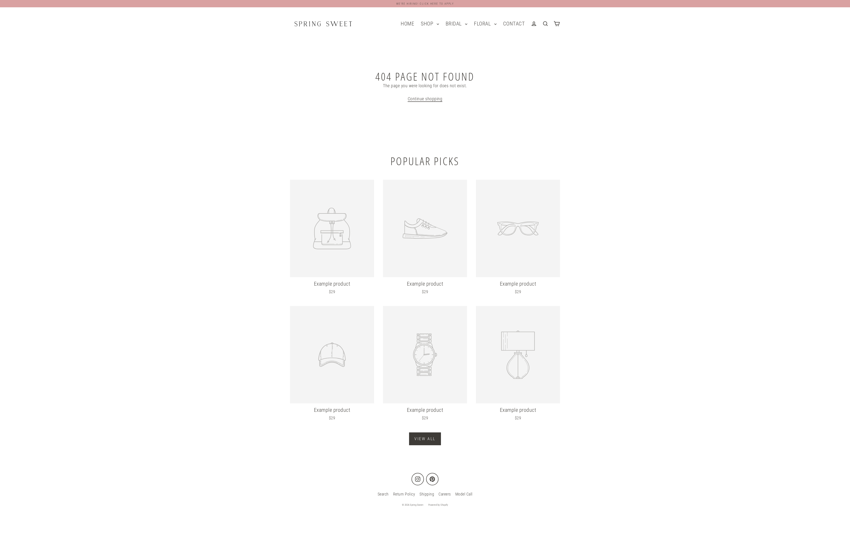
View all (425, 438)
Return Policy (404, 494)
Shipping (426, 494)
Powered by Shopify (438, 504)
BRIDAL (454, 23)
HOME (407, 23)
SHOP (428, 23)
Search (383, 494)
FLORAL (483, 23)
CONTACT (514, 23)
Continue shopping (425, 98)
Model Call (464, 494)
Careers (445, 494)
